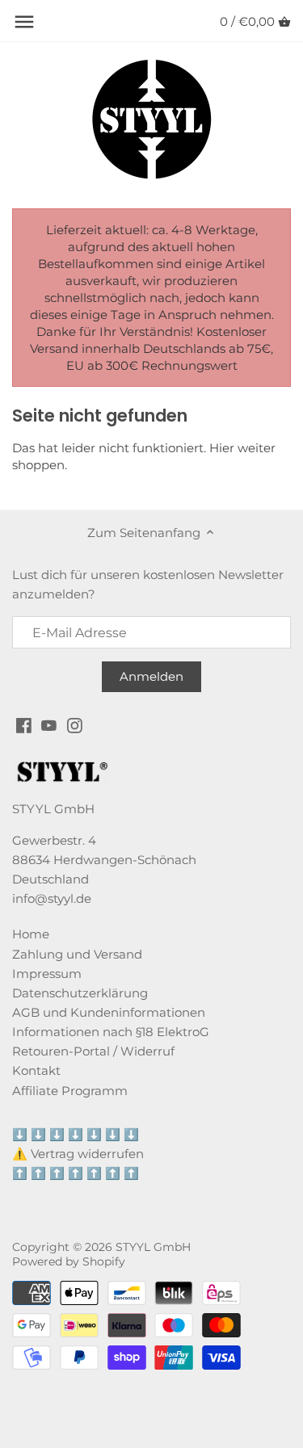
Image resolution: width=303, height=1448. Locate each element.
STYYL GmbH (153, 1246)
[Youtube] (49, 724)
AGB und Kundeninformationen (108, 1012)
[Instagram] (74, 724)
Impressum (47, 973)
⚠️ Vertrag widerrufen (78, 1153)
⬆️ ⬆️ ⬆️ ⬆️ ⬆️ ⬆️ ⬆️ (75, 1173)
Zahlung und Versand (77, 954)
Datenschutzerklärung (80, 993)
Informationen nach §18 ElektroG (110, 1031)
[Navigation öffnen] (24, 22)
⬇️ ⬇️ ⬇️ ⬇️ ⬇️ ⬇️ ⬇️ (75, 1134)
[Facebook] (24, 724)
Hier (221, 447)
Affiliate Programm (70, 1090)
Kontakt (36, 1070)
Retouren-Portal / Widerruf (93, 1051)
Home (30, 934)
